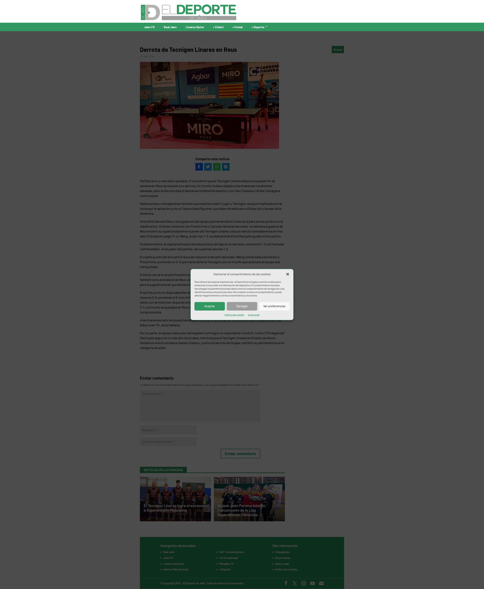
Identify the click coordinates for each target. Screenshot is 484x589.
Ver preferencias (274, 306)
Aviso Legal (254, 314)
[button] (288, 274)
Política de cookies (234, 314)
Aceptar (209, 306)
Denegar (242, 306)
